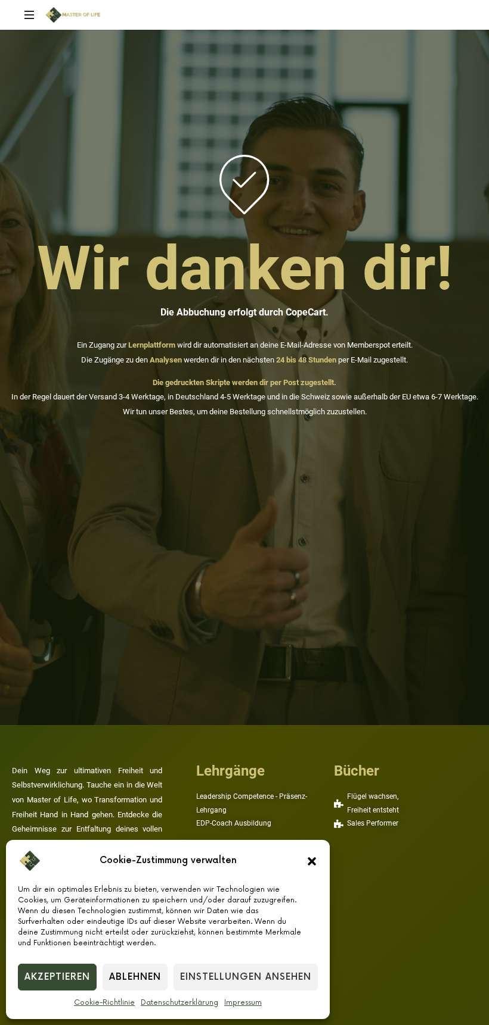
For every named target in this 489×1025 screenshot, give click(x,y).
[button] (312, 861)
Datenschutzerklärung (179, 1002)
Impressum (243, 1002)
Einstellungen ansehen (245, 977)
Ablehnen (135, 977)
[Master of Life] (73, 15)
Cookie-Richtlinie (104, 1002)
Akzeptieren (57, 977)
